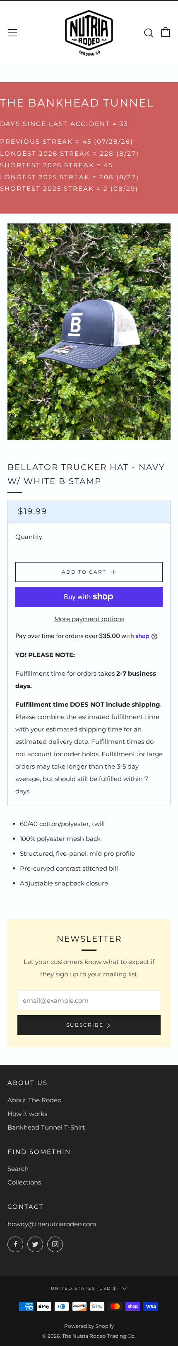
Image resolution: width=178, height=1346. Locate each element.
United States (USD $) (84, 1288)
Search (18, 1169)
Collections (24, 1182)
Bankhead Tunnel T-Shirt (46, 1127)
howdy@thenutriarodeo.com (51, 1224)
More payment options (89, 619)
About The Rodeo (34, 1100)
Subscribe (84, 1025)
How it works (27, 1114)
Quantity (28, 537)
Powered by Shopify (89, 1326)
